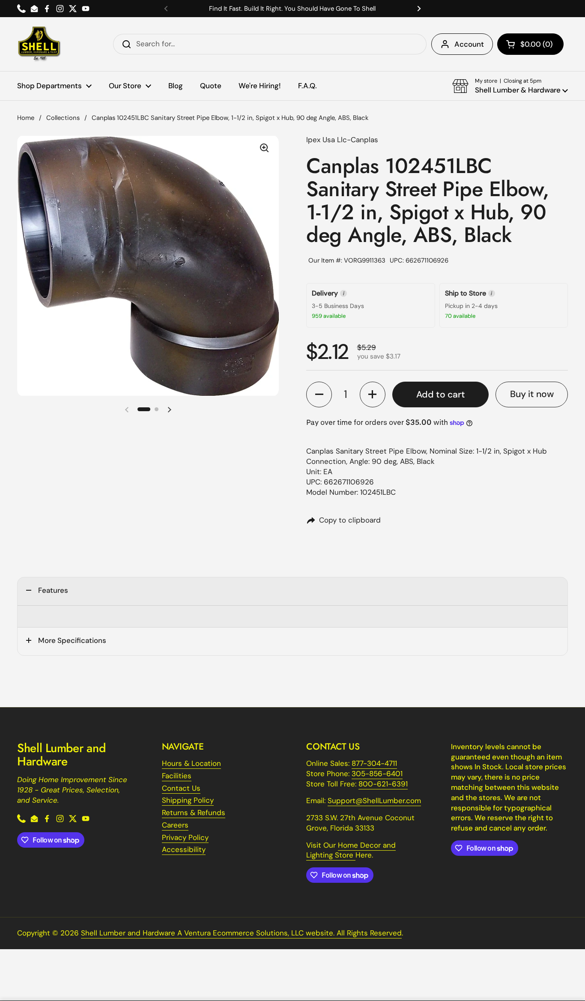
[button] (530, 44)
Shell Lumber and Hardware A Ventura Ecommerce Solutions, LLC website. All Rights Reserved (241, 933)
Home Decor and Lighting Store (351, 850)
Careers (175, 825)
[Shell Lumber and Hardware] (39, 44)
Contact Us (181, 788)
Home (25, 118)
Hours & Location (191, 763)
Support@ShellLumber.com (374, 800)
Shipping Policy (188, 800)
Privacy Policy (185, 837)
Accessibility (184, 849)
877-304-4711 (374, 763)
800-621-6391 (383, 784)
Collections (63, 118)
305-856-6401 (377, 773)
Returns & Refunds (193, 812)
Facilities (176, 775)
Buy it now (532, 394)
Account (469, 44)
